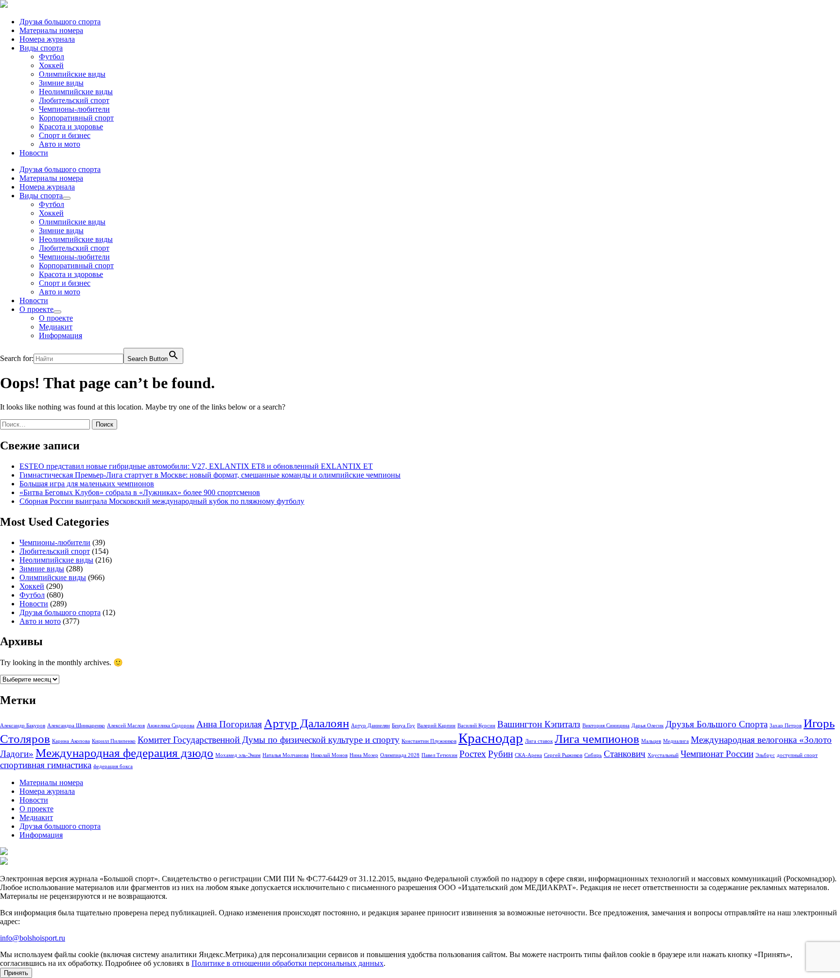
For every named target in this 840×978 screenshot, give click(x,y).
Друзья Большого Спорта (716, 724)
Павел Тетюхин (439, 755)
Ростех (472, 754)
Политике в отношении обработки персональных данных (288, 963)
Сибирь (593, 755)
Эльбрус (765, 755)
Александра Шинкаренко (76, 725)
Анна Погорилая (229, 724)
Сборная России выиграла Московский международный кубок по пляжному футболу (161, 501)
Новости (33, 153)
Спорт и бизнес (64, 135)
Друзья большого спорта (60, 21)
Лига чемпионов (597, 738)
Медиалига (676, 741)
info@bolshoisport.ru (32, 938)
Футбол (51, 56)
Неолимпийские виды (76, 91)
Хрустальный (663, 755)
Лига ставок (539, 741)
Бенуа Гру (403, 725)
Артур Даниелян (370, 725)
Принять (16, 973)
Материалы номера (51, 30)
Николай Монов (329, 755)
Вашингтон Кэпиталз (538, 724)
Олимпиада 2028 (400, 755)
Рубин (500, 754)
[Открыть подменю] (66, 198)
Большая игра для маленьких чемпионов (86, 484)
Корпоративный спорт (76, 118)
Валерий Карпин (436, 725)
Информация (60, 335)
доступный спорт (797, 755)
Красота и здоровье (71, 126)
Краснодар (490, 738)
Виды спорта (41, 48)
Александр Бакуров (22, 725)
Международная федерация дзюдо (124, 752)
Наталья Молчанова (285, 755)
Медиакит (55, 327)
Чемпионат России (717, 754)
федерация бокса (113, 766)
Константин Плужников (429, 741)
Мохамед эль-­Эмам (238, 755)
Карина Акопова (71, 741)
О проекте (36, 309)
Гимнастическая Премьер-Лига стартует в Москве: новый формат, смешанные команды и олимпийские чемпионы (210, 475)
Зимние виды (61, 83)
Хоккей (51, 65)
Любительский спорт (74, 100)
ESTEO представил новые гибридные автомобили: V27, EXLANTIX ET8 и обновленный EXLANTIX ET (196, 466)
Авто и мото (59, 144)
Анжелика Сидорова (170, 725)
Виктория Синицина (606, 725)
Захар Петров (786, 725)
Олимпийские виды (72, 74)
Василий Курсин (476, 725)
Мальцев (651, 741)
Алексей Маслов (126, 725)
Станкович (625, 754)
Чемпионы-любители (74, 109)
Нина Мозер (364, 755)
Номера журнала (47, 39)
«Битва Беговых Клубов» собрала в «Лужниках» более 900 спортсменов (139, 492)
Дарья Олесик (647, 725)
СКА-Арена (528, 755)
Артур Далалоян (306, 723)
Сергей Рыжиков (563, 755)
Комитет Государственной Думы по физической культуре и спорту (269, 740)
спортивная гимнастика (45, 765)
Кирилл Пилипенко (114, 741)
